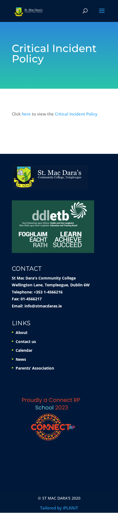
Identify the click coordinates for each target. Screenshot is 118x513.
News (21, 359)
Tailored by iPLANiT (59, 508)
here (26, 114)
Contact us (26, 341)
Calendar (24, 350)
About (21, 332)
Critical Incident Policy (76, 114)
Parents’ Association (35, 368)
